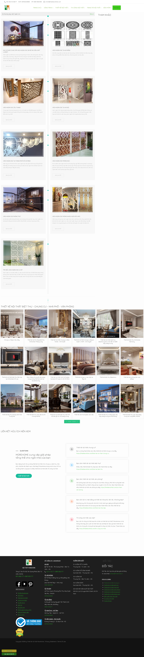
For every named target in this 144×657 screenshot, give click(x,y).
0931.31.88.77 (50, 571)
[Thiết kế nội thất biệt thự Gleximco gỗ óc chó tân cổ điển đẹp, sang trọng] (108, 324)
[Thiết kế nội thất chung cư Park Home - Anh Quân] (60, 324)
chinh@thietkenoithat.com (53, 1)
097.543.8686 (48, 596)
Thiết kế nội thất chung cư (111, 583)
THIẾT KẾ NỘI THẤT (23, 476)
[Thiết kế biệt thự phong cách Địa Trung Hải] (12, 398)
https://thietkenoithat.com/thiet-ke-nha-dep (92, 508)
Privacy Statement (50, 641)
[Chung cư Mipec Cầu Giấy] (12, 324)
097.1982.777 (20, 576)
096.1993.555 (48, 585)
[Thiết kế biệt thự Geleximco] (108, 361)
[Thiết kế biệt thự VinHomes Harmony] (132, 324)
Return (92, 14)
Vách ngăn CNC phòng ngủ (61, 161)
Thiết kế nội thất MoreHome (35, 641)
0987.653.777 (29, 576)
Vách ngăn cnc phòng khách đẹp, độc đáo (66, 216)
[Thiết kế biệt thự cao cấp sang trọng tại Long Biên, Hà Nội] (132, 398)
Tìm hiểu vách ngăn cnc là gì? (12, 270)
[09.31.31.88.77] (10, 654)
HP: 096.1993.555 (36, 1)
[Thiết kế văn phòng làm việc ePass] (132, 361)
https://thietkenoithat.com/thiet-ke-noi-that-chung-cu (92, 453)
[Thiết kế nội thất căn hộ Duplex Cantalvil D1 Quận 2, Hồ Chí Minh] (60, 361)
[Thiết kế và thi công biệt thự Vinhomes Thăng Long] (36, 324)
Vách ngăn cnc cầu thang (11, 107)
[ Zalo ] (4, 651)
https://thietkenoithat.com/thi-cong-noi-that (92, 528)
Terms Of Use (62, 641)
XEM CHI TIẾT (9, 66)
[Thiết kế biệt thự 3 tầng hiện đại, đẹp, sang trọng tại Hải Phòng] (108, 398)
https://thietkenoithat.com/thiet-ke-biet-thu (89, 469)
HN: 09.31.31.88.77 (11, 1)
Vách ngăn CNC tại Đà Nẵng (61, 50)
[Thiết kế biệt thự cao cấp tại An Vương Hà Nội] (36, 398)
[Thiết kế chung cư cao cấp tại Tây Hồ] (84, 361)
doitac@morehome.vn (116, 573)
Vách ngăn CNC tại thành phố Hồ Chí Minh (16, 161)
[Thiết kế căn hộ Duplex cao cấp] (84, 398)
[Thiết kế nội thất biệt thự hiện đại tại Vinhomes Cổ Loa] (12, 361)
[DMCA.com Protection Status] (20, 632)
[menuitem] (37, 7)
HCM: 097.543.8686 (24, 1)
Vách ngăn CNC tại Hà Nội (60, 107)
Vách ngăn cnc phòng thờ (11, 216)
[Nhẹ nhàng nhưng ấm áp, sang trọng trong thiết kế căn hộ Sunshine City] (36, 361)
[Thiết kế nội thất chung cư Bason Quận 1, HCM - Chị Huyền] (84, 324)
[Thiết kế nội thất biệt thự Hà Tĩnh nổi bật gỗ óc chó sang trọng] (60, 398)
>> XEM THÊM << (72, 421)
